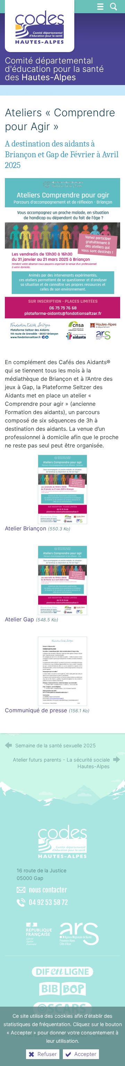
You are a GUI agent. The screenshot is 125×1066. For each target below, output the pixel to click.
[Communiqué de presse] (62, 671)
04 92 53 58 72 (48, 902)
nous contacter (48, 890)
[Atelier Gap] (62, 580)
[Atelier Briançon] (62, 489)
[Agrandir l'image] (62, 258)
